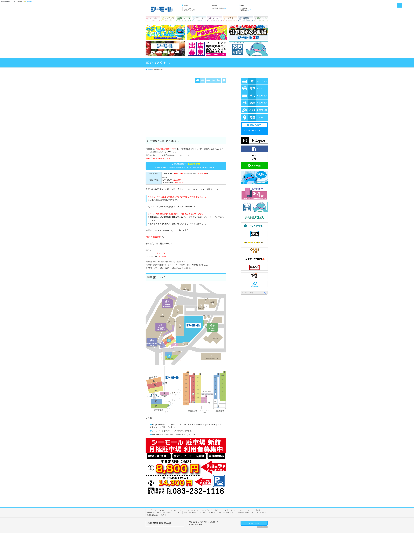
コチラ (226, 8)
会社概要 (212, 512)
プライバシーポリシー (225, 512)
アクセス (232, 510)
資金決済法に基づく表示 (155, 515)
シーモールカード (190, 512)
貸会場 (258, 510)
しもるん (178, 512)
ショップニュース (192, 510)
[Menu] (399, 5)
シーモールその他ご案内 (245, 512)
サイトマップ (261, 512)
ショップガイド (206, 510)
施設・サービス (220, 510)
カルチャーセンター (245, 510)
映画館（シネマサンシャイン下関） (159, 512)
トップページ (151, 510)
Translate (29, 1)
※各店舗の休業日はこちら (253, 130)
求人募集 (203, 512)
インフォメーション (176, 510)
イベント (163, 510)
